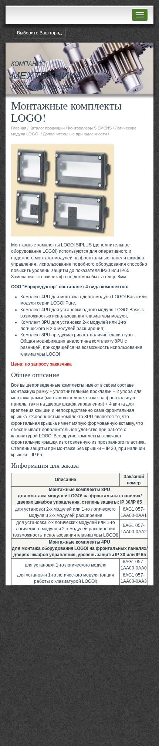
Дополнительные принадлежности (75, 134)
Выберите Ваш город (39, 33)
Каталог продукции (47, 128)
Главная (18, 128)
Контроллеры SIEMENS (90, 128)
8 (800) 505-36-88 (50, 87)
